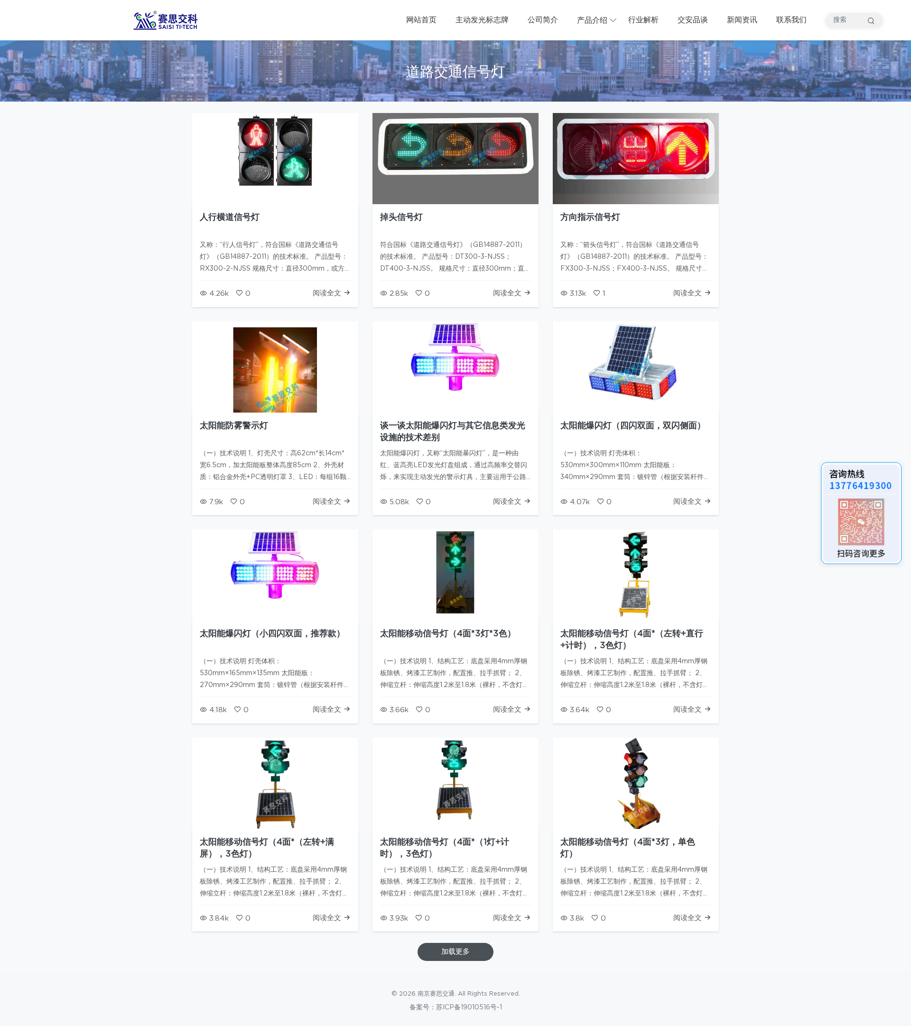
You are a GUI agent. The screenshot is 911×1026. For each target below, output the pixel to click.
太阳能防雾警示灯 (234, 426)
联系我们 (791, 20)
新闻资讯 (742, 20)
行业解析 (643, 20)
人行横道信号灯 (230, 217)
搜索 (871, 20)
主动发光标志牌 (482, 20)
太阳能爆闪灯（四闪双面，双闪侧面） (633, 426)
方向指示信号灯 (590, 217)
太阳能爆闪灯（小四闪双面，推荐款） (272, 634)
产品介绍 (592, 20)
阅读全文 (328, 293)
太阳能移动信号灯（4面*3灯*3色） (448, 634)
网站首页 (421, 20)
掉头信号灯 (401, 217)
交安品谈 (693, 20)
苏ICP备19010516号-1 (469, 1007)
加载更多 (455, 951)
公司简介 (543, 20)
